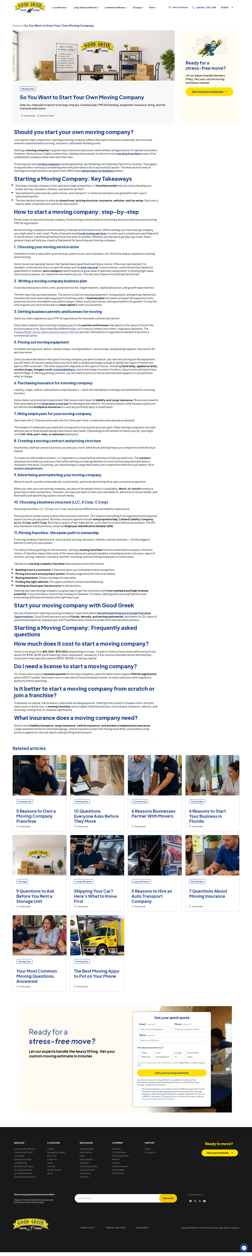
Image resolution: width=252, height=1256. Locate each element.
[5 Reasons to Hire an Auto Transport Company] (155, 855)
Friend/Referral (162, 1057)
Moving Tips (82, 801)
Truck (158, 1053)
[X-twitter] (199, 1201)
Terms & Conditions (166, 1099)
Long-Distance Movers (85, 7)
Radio (144, 1053)
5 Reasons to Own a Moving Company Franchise (36, 816)
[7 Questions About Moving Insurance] (212, 855)
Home (17, 25)
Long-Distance (84, 881)
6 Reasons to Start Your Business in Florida (207, 816)
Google (178, 1053)
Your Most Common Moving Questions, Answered (36, 976)
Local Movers (59, 7)
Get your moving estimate (172, 1072)
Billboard (146, 1057)
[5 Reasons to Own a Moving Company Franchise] (39, 775)
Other (189, 1057)
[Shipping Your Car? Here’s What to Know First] (97, 855)
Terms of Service (198, 1063)
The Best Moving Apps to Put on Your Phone (96, 973)
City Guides (197, 801)
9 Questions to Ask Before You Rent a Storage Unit (35, 896)
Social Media (193, 1053)
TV (176, 1057)
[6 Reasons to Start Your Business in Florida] (212, 775)
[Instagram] (195, 1201)
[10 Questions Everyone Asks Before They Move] (97, 775)
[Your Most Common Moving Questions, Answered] (39, 935)
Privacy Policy (183, 1063)
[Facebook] (190, 1201)
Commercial (24, 801)
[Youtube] (204, 1201)
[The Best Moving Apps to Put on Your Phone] (97, 935)
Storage (137, 7)
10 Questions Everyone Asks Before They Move (96, 816)
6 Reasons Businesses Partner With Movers (153, 813)
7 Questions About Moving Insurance (208, 893)
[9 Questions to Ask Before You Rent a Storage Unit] (39, 855)
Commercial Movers (115, 7)
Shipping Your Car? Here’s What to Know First (95, 896)
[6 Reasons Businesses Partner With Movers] (155, 775)
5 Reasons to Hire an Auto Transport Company (152, 896)
